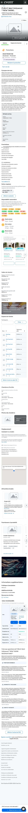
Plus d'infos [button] (6, 508)
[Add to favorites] (26, 12)
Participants (5, 320)
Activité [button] (5, 546)
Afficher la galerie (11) (19, 38)
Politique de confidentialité (7, 773)
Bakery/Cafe (9, 354)
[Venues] (25, 2)
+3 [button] (13, 548)
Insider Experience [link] (9, 535)
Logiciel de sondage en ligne (7, 757)
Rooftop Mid (9, 349)
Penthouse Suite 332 (10, 374)
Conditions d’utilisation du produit (8, 775)
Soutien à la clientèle (5, 767)
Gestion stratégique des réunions (8, 755)
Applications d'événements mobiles (9, 753)
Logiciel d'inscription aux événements (9, 750)
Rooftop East (9, 344)
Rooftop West (9, 339)
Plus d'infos (4, 442)
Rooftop (8, 334)
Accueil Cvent (4, 763)
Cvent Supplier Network (6, 743)
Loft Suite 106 (9, 369)
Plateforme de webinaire (6, 759)
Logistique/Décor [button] (7, 548)
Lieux (4, 5)
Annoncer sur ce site (5, 779)
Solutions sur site (5, 745)
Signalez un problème (6, 737)
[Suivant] (26, 43)
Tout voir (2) (5, 67)
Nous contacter (4, 765)
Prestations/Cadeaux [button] (13, 546)
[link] (12, 530)
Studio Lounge (9, 359)
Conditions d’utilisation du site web (9, 777)
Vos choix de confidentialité (7, 769)
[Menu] (1, 2)
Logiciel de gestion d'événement (8, 748)
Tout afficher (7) (6, 181)
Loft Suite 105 (9, 364)
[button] (25, 254)
